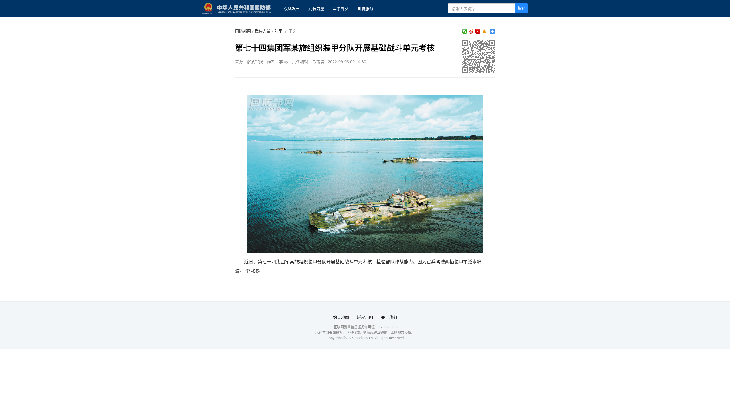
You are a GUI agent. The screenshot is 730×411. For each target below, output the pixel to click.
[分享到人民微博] (477, 31)
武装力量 (316, 8)
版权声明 (365, 317)
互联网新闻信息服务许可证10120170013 (365, 327)
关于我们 (389, 317)
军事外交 (341, 8)
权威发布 (292, 8)
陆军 (278, 31)
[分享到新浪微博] (471, 31)
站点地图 (341, 317)
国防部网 (243, 31)
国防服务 (365, 8)
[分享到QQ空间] (484, 31)
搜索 (521, 8)
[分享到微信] (464, 31)
